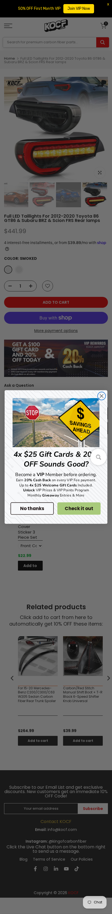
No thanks (32, 508)
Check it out (79, 508)
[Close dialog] (101, 396)
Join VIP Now (78, 8)
